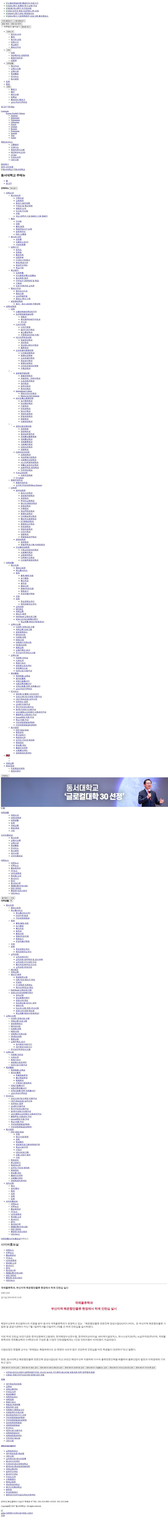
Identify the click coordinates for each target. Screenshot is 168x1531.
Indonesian (15, 118)
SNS (8, 87)
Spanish (14, 133)
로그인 (9, 183)
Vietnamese (15, 120)
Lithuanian (15, 122)
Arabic (13, 138)
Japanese (14, 116)
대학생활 (10, 63)
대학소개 (10, 32)
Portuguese (15, 131)
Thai (12, 135)
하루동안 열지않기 (12, 27)
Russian (14, 129)
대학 (8, 50)
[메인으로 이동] (3, 808)
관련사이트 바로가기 (8, 1446)
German (14, 127)
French (13, 124)
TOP (3, 1516)
